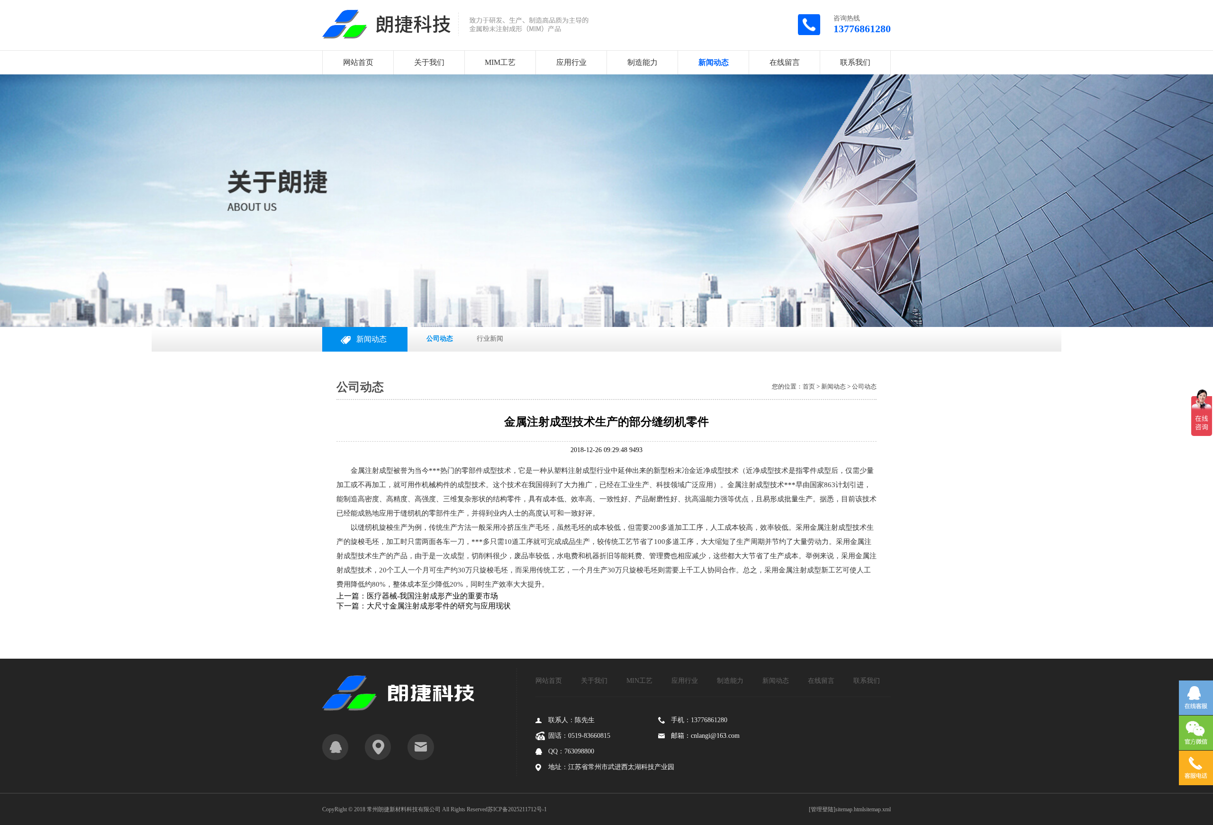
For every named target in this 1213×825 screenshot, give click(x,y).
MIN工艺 (639, 680)
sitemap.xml (877, 809)
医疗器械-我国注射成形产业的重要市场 (432, 596)
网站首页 (358, 62)
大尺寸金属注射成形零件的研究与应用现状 (439, 606)
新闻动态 (713, 62)
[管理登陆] (822, 809)
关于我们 (429, 62)
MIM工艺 (500, 62)
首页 (809, 386)
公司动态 (439, 338)
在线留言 (784, 62)
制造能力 (642, 62)
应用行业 (571, 62)
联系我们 (855, 62)
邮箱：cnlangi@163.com (705, 735)
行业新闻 (490, 338)
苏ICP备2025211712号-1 (517, 809)
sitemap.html (849, 809)
